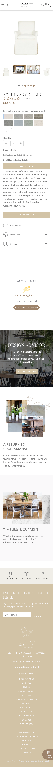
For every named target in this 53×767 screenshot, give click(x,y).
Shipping (26, 740)
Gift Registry (26, 724)
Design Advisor (26, 716)
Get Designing (27, 371)
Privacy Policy (24, 761)
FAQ (26, 728)
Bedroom (26, 695)
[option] (26, 37)
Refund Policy (26, 732)
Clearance (26, 703)
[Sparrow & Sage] (26, 5)
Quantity (7, 138)
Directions (26, 656)
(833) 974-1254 (26, 679)
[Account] (50, 5)
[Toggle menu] (2, 5)
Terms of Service (11, 761)
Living (26, 687)
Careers (26, 744)
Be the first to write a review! (26, 307)
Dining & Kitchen (26, 691)
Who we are (26, 708)
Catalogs (26, 720)
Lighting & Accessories (26, 699)
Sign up (37, 617)
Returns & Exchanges (26, 736)
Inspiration (26, 712)
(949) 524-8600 (26, 673)
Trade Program (26, 749)
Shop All (26, 683)
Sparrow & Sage (37, 761)
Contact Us (27, 753)
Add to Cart (26, 166)
